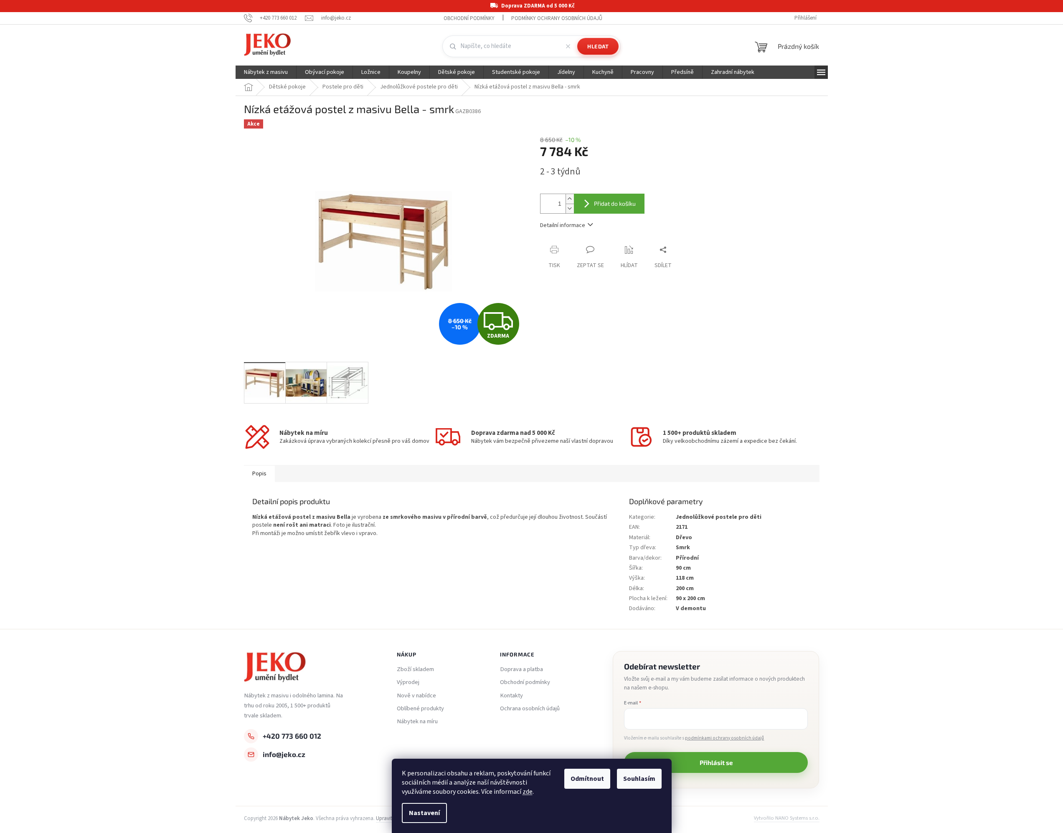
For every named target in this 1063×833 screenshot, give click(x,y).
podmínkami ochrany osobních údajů (724, 738)
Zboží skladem (415, 669)
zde (528, 791)
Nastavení (424, 813)
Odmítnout (587, 778)
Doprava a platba (521, 669)
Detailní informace (562, 225)
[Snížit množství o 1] (570, 208)
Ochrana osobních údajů (530, 708)
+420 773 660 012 (292, 736)
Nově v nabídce (416, 696)
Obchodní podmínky (469, 18)
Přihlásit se (716, 762)
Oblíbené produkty (420, 708)
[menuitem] (266, 72)
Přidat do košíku (615, 203)
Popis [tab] (259, 474)
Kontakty (511, 696)
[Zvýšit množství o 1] (570, 199)
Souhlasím (639, 778)
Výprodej (408, 682)
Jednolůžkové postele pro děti (718, 517)
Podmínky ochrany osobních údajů (556, 18)
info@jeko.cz (284, 754)
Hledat (598, 46)
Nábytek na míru (417, 721)
